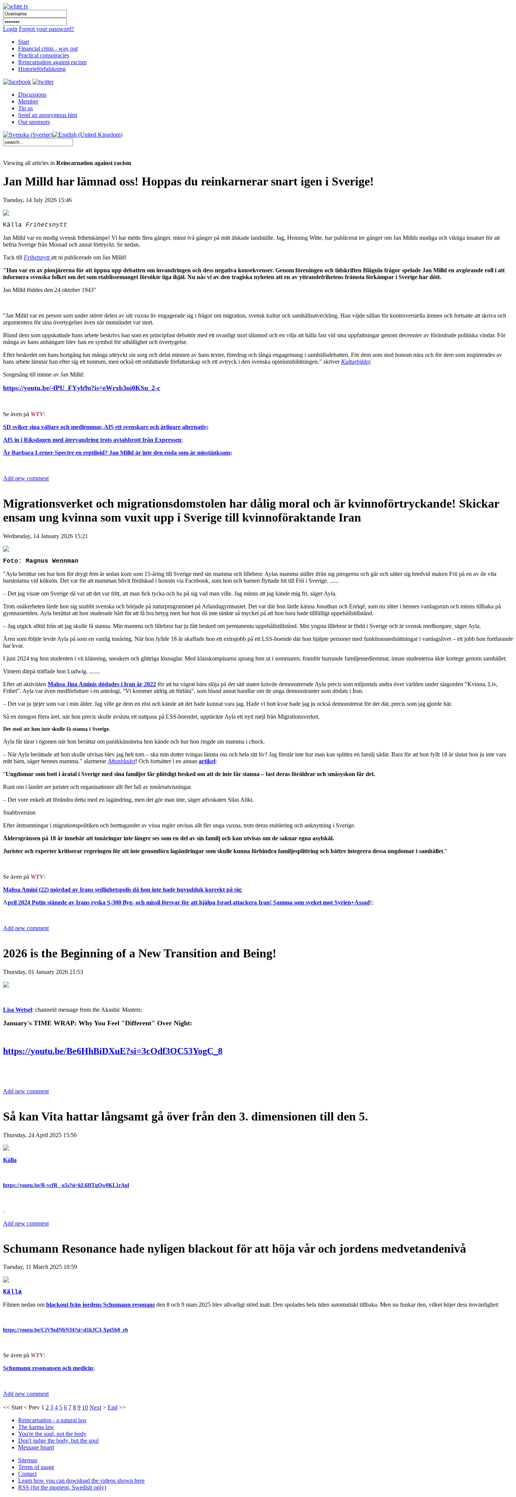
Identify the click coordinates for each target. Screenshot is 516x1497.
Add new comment (26, 478)
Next (95, 1407)
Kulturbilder (355, 361)
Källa (10, 1160)
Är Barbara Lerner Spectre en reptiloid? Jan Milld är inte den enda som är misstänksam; (117, 452)
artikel (207, 761)
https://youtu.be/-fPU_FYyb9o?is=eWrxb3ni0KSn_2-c (81, 388)
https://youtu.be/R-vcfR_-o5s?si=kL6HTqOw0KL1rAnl (66, 1185)
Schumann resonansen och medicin (48, 1368)
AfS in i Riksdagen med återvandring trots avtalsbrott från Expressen (92, 440)
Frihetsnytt (37, 257)
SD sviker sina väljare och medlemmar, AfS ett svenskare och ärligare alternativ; (106, 427)
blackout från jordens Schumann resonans (100, 1304)
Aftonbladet (121, 761)
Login (10, 29)
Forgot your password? (46, 29)
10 (85, 1407)
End (112, 1407)
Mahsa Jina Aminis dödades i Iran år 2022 (102, 684)
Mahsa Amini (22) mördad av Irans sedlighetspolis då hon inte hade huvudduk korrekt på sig (122, 889)
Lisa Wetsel (17, 1009)
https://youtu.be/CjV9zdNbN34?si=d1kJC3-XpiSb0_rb (65, 1330)
